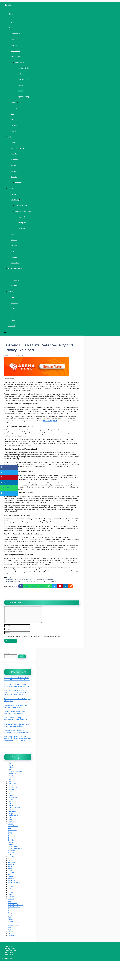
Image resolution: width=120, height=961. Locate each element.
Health (10, 291)
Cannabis (14, 303)
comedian (11, 799)
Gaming (10, 834)
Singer (20, 85)
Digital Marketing (21, 205)
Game (10, 832)
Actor (20, 74)
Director (11, 810)
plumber (11, 876)
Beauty (10, 775)
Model (10, 866)
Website (14, 177)
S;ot (9, 885)
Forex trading (12, 830)
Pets (12, 120)
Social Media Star (21, 62)
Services (14, 125)
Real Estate (15, 263)
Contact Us (11, 326)
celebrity (11, 795)
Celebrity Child (23, 68)
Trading (14, 257)
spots (10, 915)
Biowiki (7, 5)
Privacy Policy (10, 949)
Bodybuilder (12, 783)
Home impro (12, 846)
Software (14, 171)
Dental (13, 309)
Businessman (23, 79)
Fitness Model (13, 826)
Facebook (21, 217)
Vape (13, 320)
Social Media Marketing (23, 211)
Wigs (16, 108)
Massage (11, 864)
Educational (15, 51)
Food (13, 314)
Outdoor (14, 286)
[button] (5, 333)
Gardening (15, 280)
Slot (9, 901)
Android (11, 767)
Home (10, 22)
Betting (10, 777)
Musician (11, 868)
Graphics (14, 160)
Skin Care (11, 897)
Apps (13, 142)
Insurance (14, 246)
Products (11, 878)
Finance (14, 240)
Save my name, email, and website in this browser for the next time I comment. (34, 636)
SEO (12, 234)
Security (14, 154)
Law (12, 114)
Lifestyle (11, 28)
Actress (20, 91)
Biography (15, 45)
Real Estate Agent (14, 883)
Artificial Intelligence (18, 148)
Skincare (11, 899)
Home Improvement (15, 268)
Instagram (22, 223)
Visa (9, 929)
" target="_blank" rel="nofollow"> (36, 586)
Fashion (14, 102)
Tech (9, 137)
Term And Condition (12, 951)
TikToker (11, 919)
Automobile (15, 34)
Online (13, 165)
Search (6, 653)
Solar (10, 911)
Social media (12, 903)
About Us (8, 947)
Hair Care (11, 842)
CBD (12, 297)
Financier (11, 822)
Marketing (15, 200)
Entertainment (16, 57)
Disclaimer (9, 953)
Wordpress (12, 935)
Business (11, 188)
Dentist (10, 805)
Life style (11, 856)
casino (10, 791)
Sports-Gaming (23, 97)
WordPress (18, 183)
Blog (13, 39)
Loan (13, 251)
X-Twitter (21, 228)
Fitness (10, 824)
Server (10, 891)
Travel (13, 131)
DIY (12, 274)
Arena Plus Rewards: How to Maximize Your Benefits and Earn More (29, 579)
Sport (10, 913)
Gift (9, 838)
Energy (10, 814)
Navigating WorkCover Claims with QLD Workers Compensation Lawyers (31, 581)
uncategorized (13, 925)
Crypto (13, 194)
